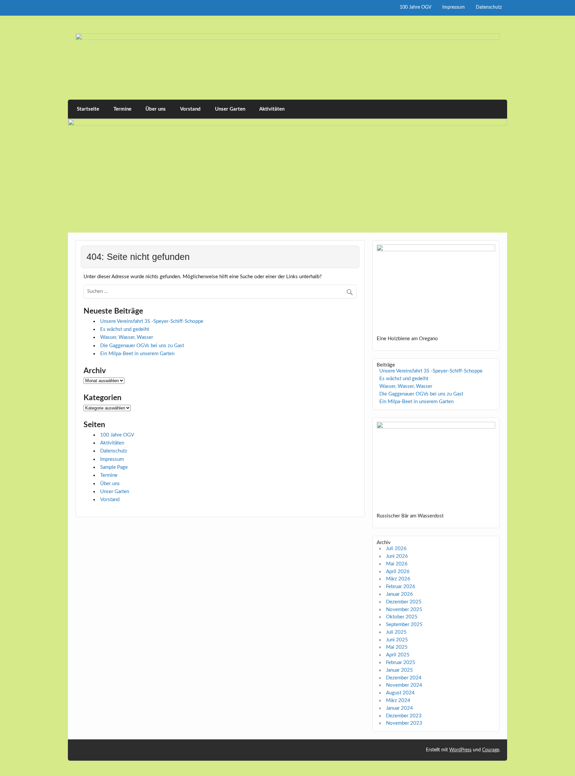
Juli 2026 (396, 548)
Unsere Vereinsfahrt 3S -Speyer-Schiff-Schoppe (151, 321)
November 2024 (404, 685)
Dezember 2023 (404, 715)
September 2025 (404, 624)
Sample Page (114, 467)
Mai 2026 (397, 563)
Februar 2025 (400, 662)
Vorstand (190, 109)
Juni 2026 (397, 556)
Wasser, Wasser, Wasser (126, 337)
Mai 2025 (397, 647)
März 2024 (398, 700)
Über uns (155, 109)
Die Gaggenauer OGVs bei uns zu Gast (142, 345)
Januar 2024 (399, 708)
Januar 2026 (399, 594)
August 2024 (400, 692)
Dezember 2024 (404, 677)
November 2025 (404, 609)
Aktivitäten (272, 109)
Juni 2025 (397, 639)
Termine (122, 109)
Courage (490, 750)
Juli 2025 (396, 632)
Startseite (88, 109)
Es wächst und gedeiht (124, 329)
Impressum (453, 7)
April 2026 (398, 571)
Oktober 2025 (402, 616)
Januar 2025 (399, 670)
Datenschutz (489, 7)
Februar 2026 (400, 586)
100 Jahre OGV (415, 7)
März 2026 (398, 578)
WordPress (460, 750)
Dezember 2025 (404, 601)
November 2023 (404, 723)
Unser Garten (230, 109)
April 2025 (398, 654)
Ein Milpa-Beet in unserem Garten (137, 353)
